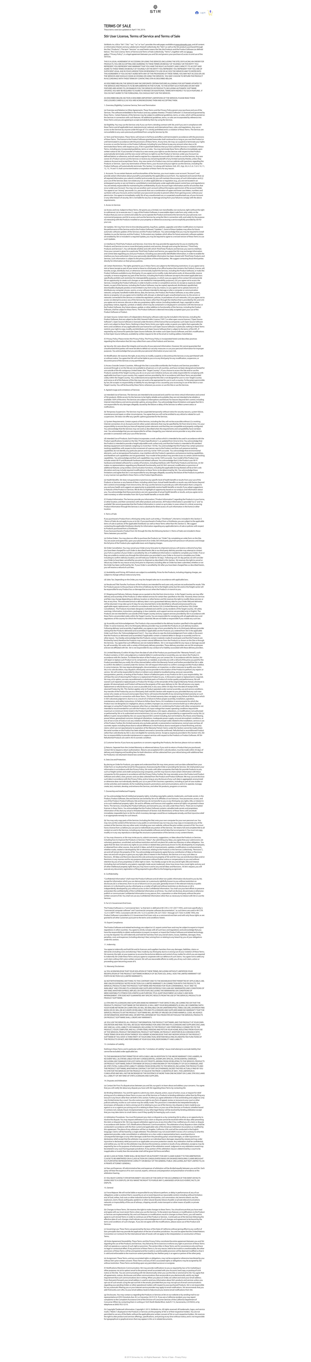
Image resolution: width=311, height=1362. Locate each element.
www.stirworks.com (183, 45)
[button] (210, 12)
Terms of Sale (167, 1357)
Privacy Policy (180, 1357)
